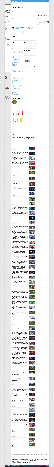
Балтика (10, 46)
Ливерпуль (6, 64)
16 (32, 28)
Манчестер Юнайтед (10, 64)
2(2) (19, 78)
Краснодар (6, 50)
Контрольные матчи (17, 28)
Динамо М (8, 48)
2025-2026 (13, 26)
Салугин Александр (15, 88)
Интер (10, 62)
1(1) (34, 44)
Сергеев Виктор (15, 90)
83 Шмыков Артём (15, 94)
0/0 (22, 46)
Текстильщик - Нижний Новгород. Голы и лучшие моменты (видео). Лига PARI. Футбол (29, 139)
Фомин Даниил (16, 78)
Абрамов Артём (15, 52)
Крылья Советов (8, 50)
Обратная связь (16, 454)
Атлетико (8, 60)
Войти (48, 1)
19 (31, 27)
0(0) (19, 46)
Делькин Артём (15, 87)
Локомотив (10, 50)
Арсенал (6, 60)
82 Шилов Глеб (14, 64)
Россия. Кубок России (17, 26)
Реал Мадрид (6, 68)
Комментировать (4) (23, 125)
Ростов (8, 52)
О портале (19, 454)
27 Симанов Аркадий (15, 82)
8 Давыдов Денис (14, 92)
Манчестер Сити (8, 64)
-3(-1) (20, 46)
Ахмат (8, 46)
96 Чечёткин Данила (15, 63)
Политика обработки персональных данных (42, 454)
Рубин (6, 54)
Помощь (13, 454)
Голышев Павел (15, 68)
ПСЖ (10, 66)
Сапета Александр (15, 75)
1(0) (35, 46)
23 (32, 27)
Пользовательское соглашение (29, 454)
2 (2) (34, 66)
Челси (10, 68)
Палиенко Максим (15, 73)
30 (28, 27)
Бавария (10, 60)
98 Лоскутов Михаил (15, 80)
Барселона (6, 62)
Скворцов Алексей (15, 77)
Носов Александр (14, 71)
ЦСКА (8, 56)
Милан (6, 66)
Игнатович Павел (15, 70)
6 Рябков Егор (14, 81)
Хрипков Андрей (15, 59)
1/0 (22, 59)
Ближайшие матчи (43, 12)
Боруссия (8, 62)
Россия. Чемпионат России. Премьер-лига (19, 27)
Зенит (10, 48)
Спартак (8, 54)
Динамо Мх (6, 48)
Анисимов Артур (15, 46)
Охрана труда (35, 454)
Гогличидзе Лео (15, 54)
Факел (10, 54)
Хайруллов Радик (15, 58)
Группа (34, 26)
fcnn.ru (19, 13)
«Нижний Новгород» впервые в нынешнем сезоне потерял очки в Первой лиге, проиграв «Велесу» (17, 139)
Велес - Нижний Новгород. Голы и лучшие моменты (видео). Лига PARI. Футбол (29, 132)
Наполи (8, 66)
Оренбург (6, 52)
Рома (8, 68)
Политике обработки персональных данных (29, 465)
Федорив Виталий (15, 56)
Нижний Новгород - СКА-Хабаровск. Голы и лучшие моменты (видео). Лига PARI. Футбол (17, 133)
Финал (26, 45)
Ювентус (8, 70)
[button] (17, 32)
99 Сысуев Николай (15, 48)
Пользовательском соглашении (39, 465)
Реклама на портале (23, 454)
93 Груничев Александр (15, 62)
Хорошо (47, 465)
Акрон (6, 46)
